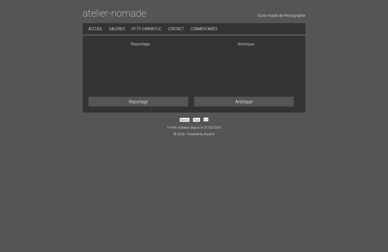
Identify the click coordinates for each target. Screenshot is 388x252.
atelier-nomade (114, 13)
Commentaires (204, 28)
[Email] (206, 120)
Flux (196, 120)
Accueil (95, 28)
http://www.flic (146, 28)
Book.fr (209, 134)
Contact (176, 28)
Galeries (117, 28)
